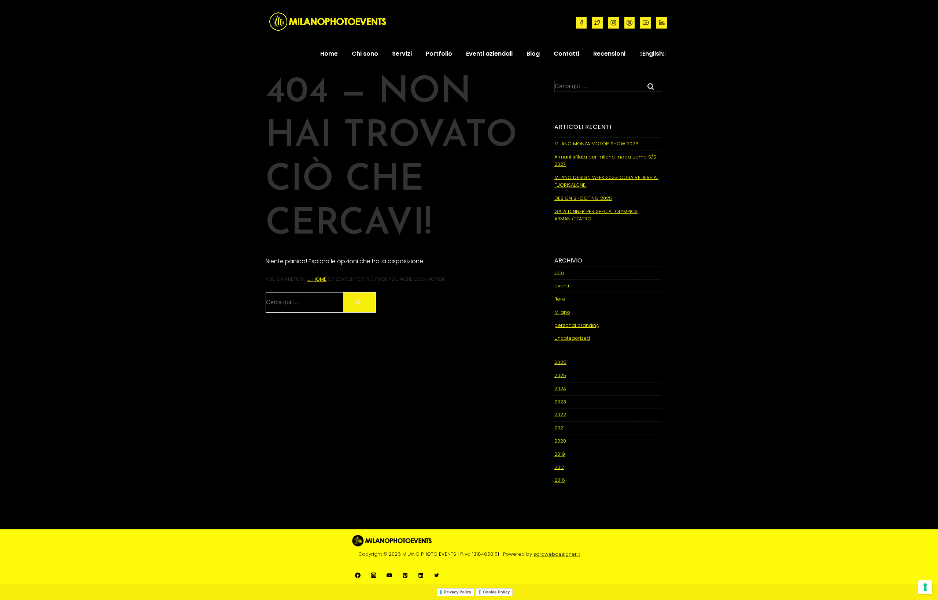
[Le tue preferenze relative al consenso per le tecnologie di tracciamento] (925, 587)
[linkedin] (661, 23)
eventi (561, 285)
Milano (562, 312)
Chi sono (365, 53)
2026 (560, 362)
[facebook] (581, 23)
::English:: (652, 53)
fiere (559, 298)
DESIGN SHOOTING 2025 (583, 198)
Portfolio (439, 53)
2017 (559, 467)
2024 (560, 388)
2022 (560, 414)
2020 (560, 440)
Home (329, 53)
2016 (559, 480)
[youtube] (645, 23)
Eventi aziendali (489, 53)
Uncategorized (572, 338)
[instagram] (613, 23)
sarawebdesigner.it (556, 554)
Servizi (402, 53)
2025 (560, 375)
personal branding (576, 325)
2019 (559, 454)
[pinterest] (629, 23)
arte (559, 272)
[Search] (359, 302)
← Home (316, 279)
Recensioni (609, 53)
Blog (533, 53)
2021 (559, 427)
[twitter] (597, 23)
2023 (560, 401)
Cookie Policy (496, 592)
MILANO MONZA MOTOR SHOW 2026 (596, 143)
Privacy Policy (457, 592)
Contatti (566, 53)
